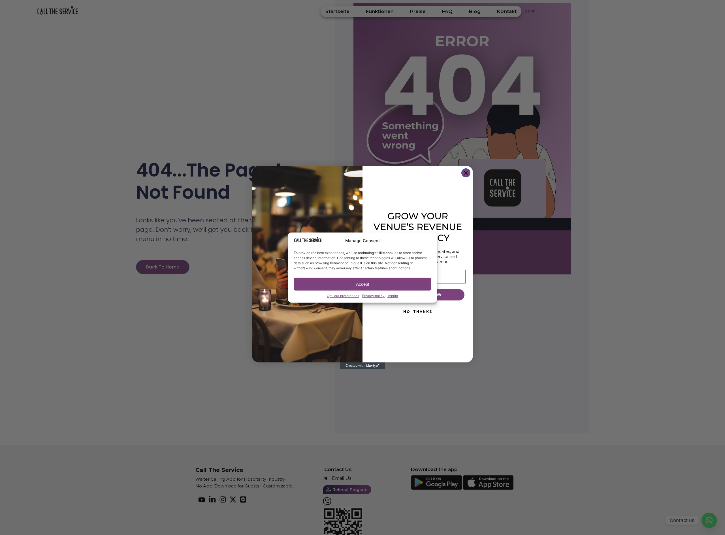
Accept (362, 284)
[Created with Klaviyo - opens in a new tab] (362, 365)
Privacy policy (373, 296)
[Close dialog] (466, 173)
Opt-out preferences (343, 296)
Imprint (392, 296)
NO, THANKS (417, 312)
